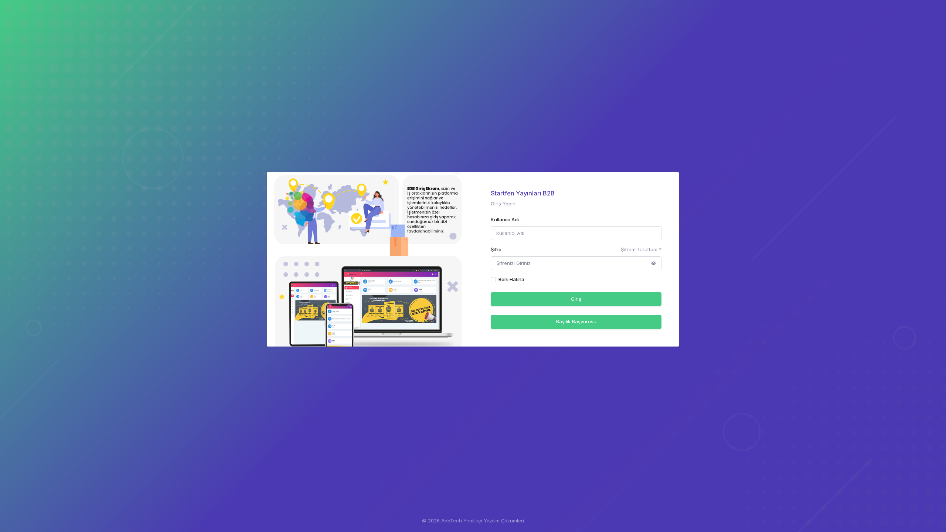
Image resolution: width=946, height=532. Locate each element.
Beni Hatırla (511, 279)
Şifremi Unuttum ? (641, 249)
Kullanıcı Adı (505, 219)
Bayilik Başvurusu (576, 321)
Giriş (576, 299)
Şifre (496, 249)
